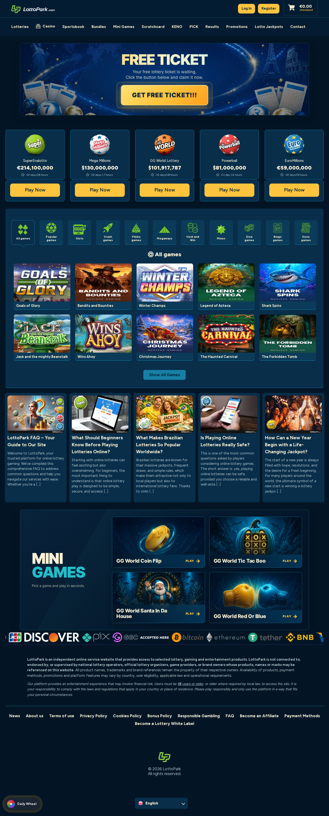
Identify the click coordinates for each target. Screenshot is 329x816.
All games (168, 254)
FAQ (230, 716)
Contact (297, 26)
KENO (177, 26)
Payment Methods (302, 716)
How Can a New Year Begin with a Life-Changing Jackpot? (288, 444)
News (14, 716)
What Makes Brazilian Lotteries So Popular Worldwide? (159, 444)
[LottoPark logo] (33, 8)
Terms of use (61, 716)
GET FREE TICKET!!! (164, 95)
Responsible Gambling (199, 716)
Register (269, 8)
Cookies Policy (127, 716)
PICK (194, 26)
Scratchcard (153, 26)
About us (34, 716)
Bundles (99, 26)
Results (212, 26)
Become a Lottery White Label (164, 723)
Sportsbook (73, 26)
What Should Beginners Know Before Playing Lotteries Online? (97, 444)
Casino (49, 26)
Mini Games (123, 26)
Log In (247, 8)
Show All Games (164, 374)
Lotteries (20, 26)
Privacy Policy (93, 716)
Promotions (237, 26)
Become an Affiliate (259, 716)
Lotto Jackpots (269, 26)
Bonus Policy (159, 716)
